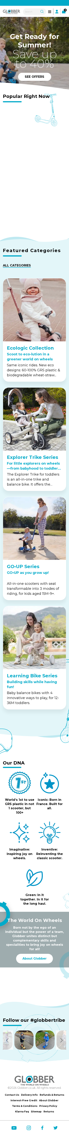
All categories (17, 265)
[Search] (42, 11)
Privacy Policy (48, 1106)
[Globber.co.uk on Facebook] (42, 1127)
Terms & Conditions (24, 1106)
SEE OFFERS (34, 77)
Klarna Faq (22, 1111)
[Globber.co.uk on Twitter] (55, 1127)
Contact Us (12, 1094)
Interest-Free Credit (24, 1100)
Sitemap (36, 1111)
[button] (8, 1040)
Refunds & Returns (52, 1094)
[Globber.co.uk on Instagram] (29, 1127)
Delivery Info (29, 1094)
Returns (49, 1111)
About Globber (34, 958)
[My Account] (56, 11)
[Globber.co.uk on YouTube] (14, 1127)
